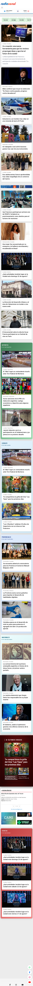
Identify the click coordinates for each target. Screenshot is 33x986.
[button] (11, 774)
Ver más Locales (6, 445)
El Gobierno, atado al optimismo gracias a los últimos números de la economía (15, 727)
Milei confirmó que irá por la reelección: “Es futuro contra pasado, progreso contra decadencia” (16, 91)
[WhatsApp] (29, 967)
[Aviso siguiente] (19, 806)
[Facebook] (29, 972)
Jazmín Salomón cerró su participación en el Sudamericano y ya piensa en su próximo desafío (16, 432)
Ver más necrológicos (16, 809)
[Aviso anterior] (13, 806)
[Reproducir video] (16, 749)
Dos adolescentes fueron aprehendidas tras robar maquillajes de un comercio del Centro (16, 177)
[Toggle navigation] (2, 8)
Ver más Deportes (6, 347)
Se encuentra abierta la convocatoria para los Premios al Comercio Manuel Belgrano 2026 (16, 566)
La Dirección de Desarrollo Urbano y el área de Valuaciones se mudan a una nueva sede (15, 304)
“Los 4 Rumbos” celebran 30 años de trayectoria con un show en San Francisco (16, 526)
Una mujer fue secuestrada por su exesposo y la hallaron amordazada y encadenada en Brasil (15, 246)
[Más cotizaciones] (31, 20)
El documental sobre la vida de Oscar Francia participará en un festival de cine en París (15, 334)
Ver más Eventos (6, 833)
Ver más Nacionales (7, 639)
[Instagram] (29, 977)
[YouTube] (29, 982)
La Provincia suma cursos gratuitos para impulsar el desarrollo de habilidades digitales (15, 595)
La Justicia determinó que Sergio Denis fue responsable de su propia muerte (15, 697)
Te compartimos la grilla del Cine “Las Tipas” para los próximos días (16, 762)
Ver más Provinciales (7, 539)
